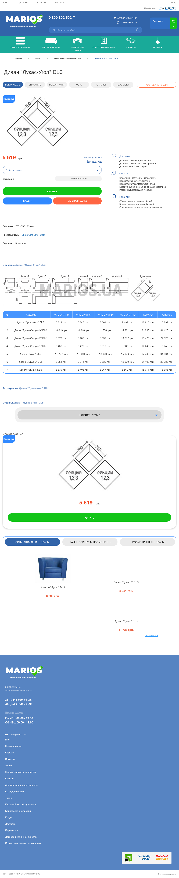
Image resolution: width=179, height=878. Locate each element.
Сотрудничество (14, 791)
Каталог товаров (20, 47)
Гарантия (41, 2)
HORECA (157, 47)
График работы (129, 22)
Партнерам (11, 830)
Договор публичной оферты (21, 836)
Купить (52, 191)
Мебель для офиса (77, 49)
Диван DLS (126, 582)
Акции (8, 765)
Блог (7, 739)
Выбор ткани (57, 84)
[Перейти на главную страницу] (24, 21)
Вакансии (10, 759)
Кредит (6, 2)
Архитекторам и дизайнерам (21, 785)
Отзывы (101, 84)
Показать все (151, 635)
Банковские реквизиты (18, 810)
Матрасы (131, 47)
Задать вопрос (94, 160)
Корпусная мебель (103, 47)
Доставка (23, 2)
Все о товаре (12, 84)
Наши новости (13, 746)
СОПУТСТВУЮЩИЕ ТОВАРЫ (32, 542)
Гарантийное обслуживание (21, 804)
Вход (172, 2)
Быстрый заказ (77, 200)
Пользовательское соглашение (23, 843)
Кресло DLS (53, 587)
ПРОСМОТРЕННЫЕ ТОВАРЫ (147, 542)
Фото (79, 84)
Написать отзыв (78, 178)
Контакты (59, 2)
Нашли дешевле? (93, 157)
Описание (35, 84)
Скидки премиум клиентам (20, 772)
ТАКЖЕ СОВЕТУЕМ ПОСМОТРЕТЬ (90, 542)
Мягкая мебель (51, 47)
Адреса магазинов (127, 17)
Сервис (9, 752)
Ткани (8, 798)
